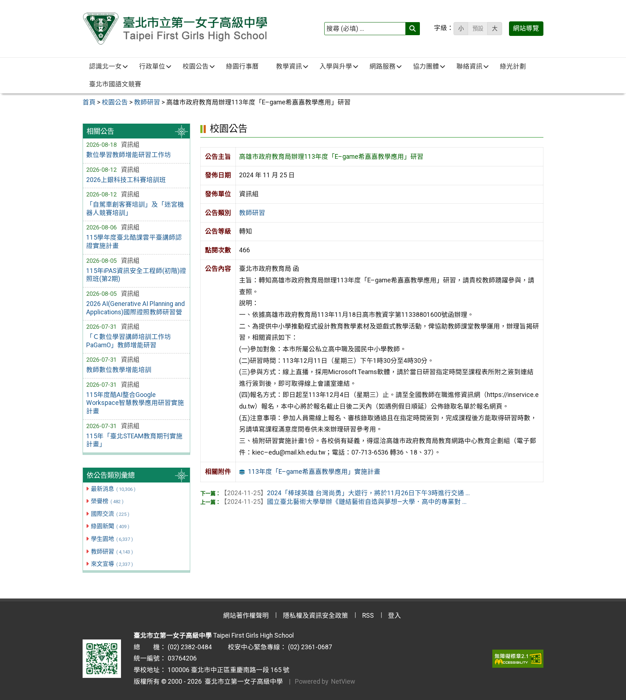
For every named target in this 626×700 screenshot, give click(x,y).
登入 (394, 615)
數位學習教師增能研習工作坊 (128, 154)
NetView (343, 681)
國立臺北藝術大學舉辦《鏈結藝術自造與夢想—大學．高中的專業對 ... (344, 501)
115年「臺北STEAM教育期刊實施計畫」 (134, 440)
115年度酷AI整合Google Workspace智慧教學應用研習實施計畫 (135, 403)
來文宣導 (112, 563)
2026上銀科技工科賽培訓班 (126, 179)
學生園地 (112, 538)
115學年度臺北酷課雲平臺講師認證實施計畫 (134, 241)
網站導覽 (526, 28)
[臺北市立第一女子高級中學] (175, 29)
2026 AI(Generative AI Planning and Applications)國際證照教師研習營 (135, 308)
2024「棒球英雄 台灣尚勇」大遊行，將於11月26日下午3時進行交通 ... (345, 493)
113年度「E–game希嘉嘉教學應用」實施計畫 (314, 471)
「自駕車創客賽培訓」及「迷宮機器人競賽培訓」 (135, 208)
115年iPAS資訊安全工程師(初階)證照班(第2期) (136, 275)
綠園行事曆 (242, 66)
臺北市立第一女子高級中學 (242, 681)
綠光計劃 (513, 66)
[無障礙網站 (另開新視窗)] (517, 659)
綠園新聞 (110, 526)
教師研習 (112, 551)
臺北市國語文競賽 (115, 84)
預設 (477, 28)
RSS (368, 615)
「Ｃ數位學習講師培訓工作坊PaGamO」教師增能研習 (128, 341)
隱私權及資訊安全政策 (315, 615)
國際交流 (110, 513)
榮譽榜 (107, 501)
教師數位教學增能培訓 (118, 369)
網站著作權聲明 (246, 615)
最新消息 (113, 488)
